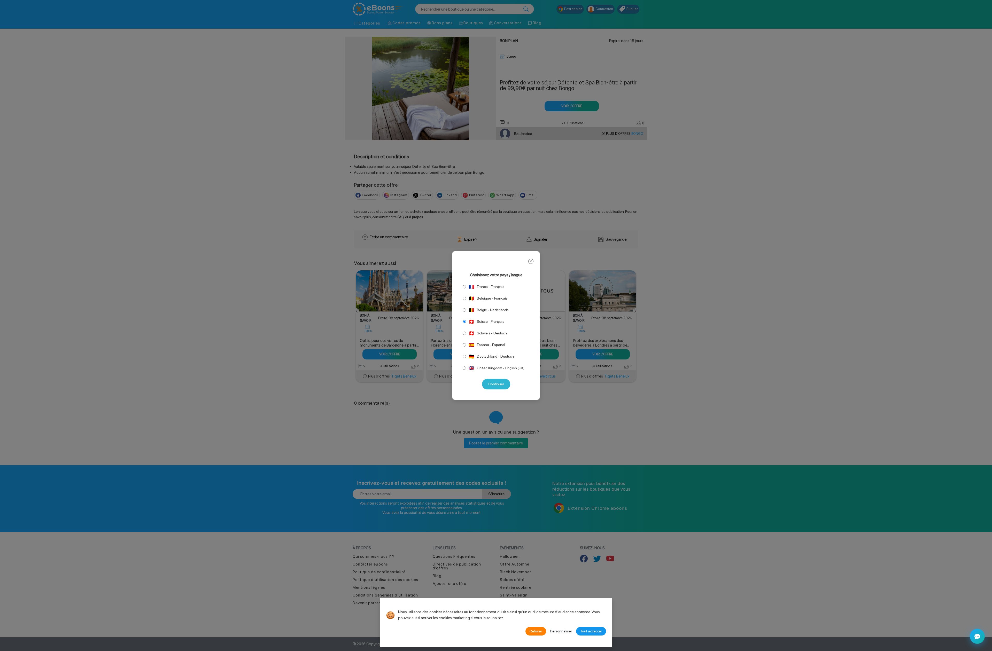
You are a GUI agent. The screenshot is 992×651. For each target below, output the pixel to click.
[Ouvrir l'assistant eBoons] (977, 636)
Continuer (496, 384)
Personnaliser (561, 631)
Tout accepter (591, 631)
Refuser (536, 631)
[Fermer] (530, 261)
